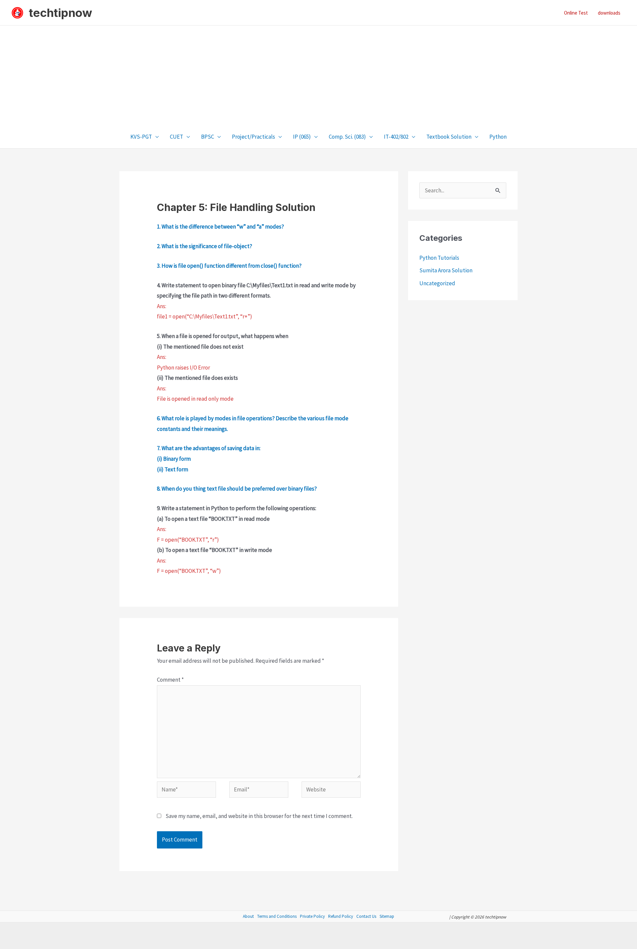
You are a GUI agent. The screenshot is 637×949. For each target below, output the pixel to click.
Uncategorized (437, 283)
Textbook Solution (448, 136)
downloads (609, 13)
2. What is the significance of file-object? (204, 246)
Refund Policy (340, 916)
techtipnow (60, 13)
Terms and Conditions (277, 916)
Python (498, 136)
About (248, 916)
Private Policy (312, 916)
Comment (170, 679)
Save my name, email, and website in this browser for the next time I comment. (259, 816)
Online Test (576, 13)
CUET (176, 136)
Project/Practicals (253, 136)
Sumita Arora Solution (445, 270)
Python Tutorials (439, 257)
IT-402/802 (396, 136)
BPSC (207, 136)
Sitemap (387, 916)
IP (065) (302, 136)
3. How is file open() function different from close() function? (229, 265)
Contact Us (366, 916)
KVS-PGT (141, 136)
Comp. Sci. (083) (347, 136)
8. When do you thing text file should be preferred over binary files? (237, 488)
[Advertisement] (318, 75)
